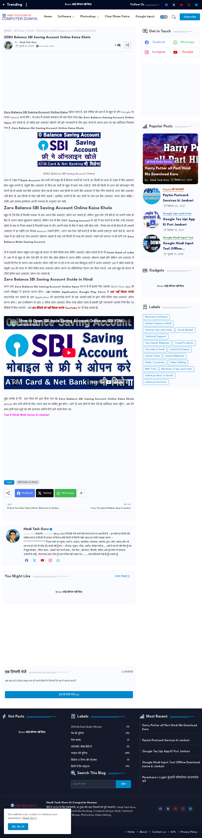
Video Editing (178, 362)
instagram (159, 52)
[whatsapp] (58, 561)
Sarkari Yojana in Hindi (158, 323)
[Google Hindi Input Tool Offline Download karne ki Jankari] (152, 243)
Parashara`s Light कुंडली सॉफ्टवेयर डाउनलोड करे (170, 779)
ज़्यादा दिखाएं (121, 576)
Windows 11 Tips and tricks (176, 369)
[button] (164, 17)
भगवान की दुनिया (100, 753)
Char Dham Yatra (117, 16)
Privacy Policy (188, 832)
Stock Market (185, 330)
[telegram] (196, 4)
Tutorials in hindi (155, 349)
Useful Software (179, 349)
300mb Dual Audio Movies (100, 727)
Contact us (159, 832)
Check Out (28, 818)
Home (48, 16)
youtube (187, 52)
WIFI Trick (150, 369)
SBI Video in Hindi (23, 31)
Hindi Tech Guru (36, 529)
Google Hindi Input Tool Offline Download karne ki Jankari (178, 246)
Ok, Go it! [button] (18, 826)
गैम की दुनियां (100, 733)
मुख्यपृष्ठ (7, 31)
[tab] (48, 16)
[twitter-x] (174, 4)
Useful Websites (174, 356)
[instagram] (189, 4)
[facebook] (166, 4)
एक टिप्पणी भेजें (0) (69, 694)
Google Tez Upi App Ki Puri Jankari (179, 222)
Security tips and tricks (158, 330)
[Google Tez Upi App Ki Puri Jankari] (152, 219)
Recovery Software (156, 317)
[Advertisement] (69, 82)
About (143, 832)
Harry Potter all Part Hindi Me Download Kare (169, 727)
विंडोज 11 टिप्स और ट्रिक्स (100, 760)
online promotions (155, 382)
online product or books (159, 375)
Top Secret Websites (157, 343)
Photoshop (88, 16)
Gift (173, 832)
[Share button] (81, 493)
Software (64, 16)
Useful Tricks (152, 356)
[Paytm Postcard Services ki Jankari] (152, 195)
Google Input (145, 16)
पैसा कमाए (100, 740)
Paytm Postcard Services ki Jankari (178, 198)
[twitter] (34, 561)
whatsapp (188, 42)
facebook (159, 42)
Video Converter (155, 362)
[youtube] (181, 4)
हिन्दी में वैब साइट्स (100, 766)
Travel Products (184, 343)
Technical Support (155, 336)
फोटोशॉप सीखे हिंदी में (100, 747)
